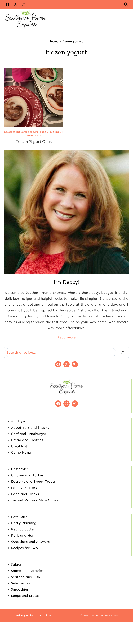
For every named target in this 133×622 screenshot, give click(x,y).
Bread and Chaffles (27, 440)
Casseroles (19, 469)
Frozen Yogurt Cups (33, 141)
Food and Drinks (50, 132)
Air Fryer (18, 421)
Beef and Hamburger (28, 434)
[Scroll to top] (124, 608)
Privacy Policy (25, 615)
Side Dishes (20, 583)
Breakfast (19, 446)
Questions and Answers (30, 542)
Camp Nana (21, 452)
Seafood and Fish (25, 577)
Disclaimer (45, 615)
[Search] (123, 352)
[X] (15, 4)
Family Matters (24, 488)
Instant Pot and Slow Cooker (35, 500)
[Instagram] (23, 4)
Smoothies (20, 589)
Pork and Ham (23, 535)
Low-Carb (19, 517)
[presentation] (33, 97)
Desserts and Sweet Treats (21, 132)
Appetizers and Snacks (30, 427)
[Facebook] (7, 4)
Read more (66, 337)
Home (54, 41)
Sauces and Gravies (27, 571)
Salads (16, 564)
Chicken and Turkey (27, 475)
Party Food (33, 135)
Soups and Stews (25, 595)
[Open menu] (125, 19)
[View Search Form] (126, 4)
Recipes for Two (24, 548)
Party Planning (23, 523)
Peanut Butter (23, 529)
